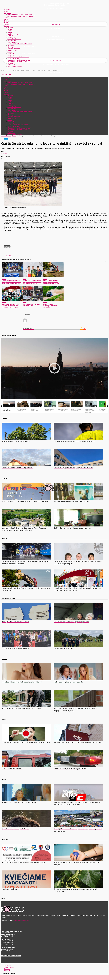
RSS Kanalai (7, 965)
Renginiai (10, 27)
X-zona (6, 22)
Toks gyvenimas (12, 42)
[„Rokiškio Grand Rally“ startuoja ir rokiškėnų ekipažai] (33, 300)
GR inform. (4, 153)
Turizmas (10, 35)
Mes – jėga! (11, 47)
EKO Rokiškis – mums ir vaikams (17, 62)
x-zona (4, 719)
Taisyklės (7, 969)
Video (4, 779)
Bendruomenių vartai (13, 49)
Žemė (5, 19)
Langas (9, 32)
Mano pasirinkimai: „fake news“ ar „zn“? (19, 60)
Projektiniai (7, 13)
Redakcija (28, 70)
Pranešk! (23, 70)
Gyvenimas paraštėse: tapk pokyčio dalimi (19, 14)
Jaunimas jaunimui (12, 34)
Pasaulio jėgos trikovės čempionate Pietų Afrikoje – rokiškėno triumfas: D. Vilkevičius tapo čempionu (32, 282)
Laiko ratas (10, 53)
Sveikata (6, 21)
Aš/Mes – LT (11, 65)
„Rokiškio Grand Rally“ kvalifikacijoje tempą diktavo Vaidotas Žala (50, 306)
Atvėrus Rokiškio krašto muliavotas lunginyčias (21, 16)
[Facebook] (2, 1)
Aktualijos (7, 9)
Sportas (6, 24)
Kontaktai (7, 970)
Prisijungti (16, 70)
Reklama (35, 70)
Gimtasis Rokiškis (6, 136)
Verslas (9, 29)
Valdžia (6, 18)
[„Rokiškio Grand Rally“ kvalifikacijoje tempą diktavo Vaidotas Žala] (53, 300)
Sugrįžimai (10, 45)
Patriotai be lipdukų (13, 58)
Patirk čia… (10, 63)
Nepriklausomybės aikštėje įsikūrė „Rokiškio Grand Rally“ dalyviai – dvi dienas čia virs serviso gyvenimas (11, 306)
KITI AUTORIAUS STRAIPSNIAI (22, 259)
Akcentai (6, 11)
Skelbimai (48, 70)
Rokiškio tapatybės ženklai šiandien (18, 57)
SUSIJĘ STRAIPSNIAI (8, 259)
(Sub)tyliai (10, 31)
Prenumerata (41, 70)
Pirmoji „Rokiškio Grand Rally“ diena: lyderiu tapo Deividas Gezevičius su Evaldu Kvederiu (51, 282)
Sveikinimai (10, 55)
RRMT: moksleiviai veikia (14, 66)
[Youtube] (6, 1)
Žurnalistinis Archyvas (14, 39)
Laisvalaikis (11, 37)
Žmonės (9, 52)
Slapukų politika (9, 967)
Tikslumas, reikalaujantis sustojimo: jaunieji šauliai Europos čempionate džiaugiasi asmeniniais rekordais (11, 282)
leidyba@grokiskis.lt (7, 942)
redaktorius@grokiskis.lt (21, 920)
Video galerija (11, 40)
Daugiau (6, 26)
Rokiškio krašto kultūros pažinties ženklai (19, 44)
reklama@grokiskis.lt (7, 949)
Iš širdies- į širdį (12, 50)
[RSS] (4, 1)
